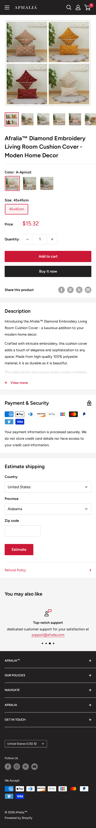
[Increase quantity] (52, 239)
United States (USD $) (22, 743)
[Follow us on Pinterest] (25, 766)
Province (11, 499)
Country (11, 477)
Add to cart (48, 256)
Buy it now (48, 271)
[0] (87, 7)
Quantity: (12, 239)
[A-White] (29, 183)
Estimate (19, 549)
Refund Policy (15, 570)
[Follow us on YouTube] (34, 766)
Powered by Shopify (18, 818)
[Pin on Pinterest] (70, 289)
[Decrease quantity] (27, 239)
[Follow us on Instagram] (17, 766)
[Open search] (69, 7)
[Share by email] (88, 289)
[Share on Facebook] (61, 289)
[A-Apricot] (12, 183)
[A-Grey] (46, 183)
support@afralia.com (48, 635)
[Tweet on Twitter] (79, 289)
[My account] (78, 7)
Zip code (12, 521)
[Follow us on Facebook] (8, 766)
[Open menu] (7, 7)
